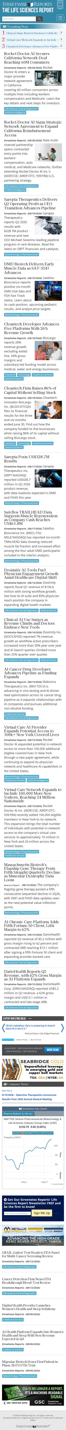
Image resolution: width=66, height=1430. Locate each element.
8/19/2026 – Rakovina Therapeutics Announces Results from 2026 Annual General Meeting (29, 1095)
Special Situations (14, 378)
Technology (24, 374)
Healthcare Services (42, 374)
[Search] (39, 18)
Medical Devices (49, 610)
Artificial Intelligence (15, 112)
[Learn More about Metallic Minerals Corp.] (33, 1235)
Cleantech (10, 374)
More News (53, 1050)
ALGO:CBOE (10, 1048)
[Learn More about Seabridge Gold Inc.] (33, 1069)
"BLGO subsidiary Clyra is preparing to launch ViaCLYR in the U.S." (30, 1027)
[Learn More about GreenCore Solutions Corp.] (33, 1395)
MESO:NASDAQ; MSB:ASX (30, 1048)
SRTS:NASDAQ (30, 1051)
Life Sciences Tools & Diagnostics (21, 108)
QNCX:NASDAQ (13, 1051)
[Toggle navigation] (60, 18)
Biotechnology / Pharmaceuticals (21, 254)
